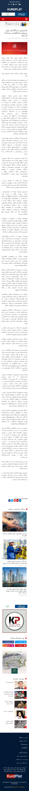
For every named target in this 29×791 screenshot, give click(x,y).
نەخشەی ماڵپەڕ (23, 752)
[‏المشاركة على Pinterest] (17, 500)
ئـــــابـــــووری (23, 741)
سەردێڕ (28, 24)
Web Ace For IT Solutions (18, 787)
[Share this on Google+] (15, 500)
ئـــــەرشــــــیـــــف (21, 762)
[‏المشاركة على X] (12, 500)
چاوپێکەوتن (24, 747)
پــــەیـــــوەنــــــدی (22, 756)
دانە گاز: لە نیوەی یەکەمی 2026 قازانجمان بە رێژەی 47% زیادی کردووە (12, 24)
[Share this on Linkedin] (20, 500)
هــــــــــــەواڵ (23, 737)
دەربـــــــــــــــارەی (21, 759)
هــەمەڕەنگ (24, 744)
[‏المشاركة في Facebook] (9, 500)
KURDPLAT (14, 9)
